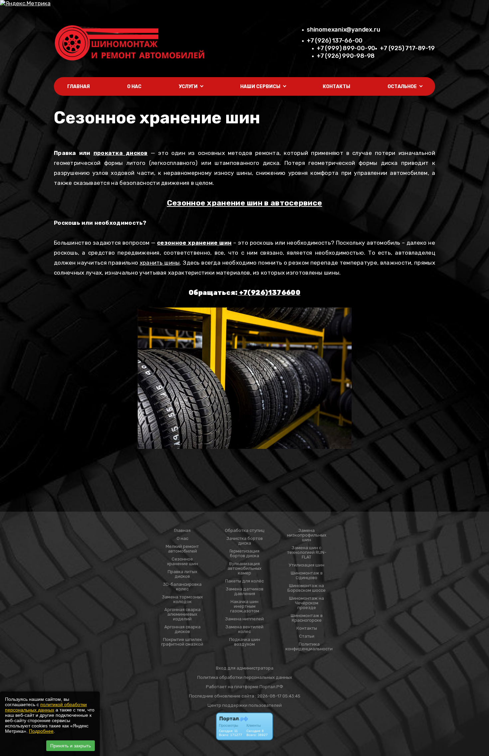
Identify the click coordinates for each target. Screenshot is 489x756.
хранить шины (160, 262)
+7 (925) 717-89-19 (407, 48)
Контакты (336, 86)
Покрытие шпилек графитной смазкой (182, 642)
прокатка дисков (120, 153)
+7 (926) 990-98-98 (346, 56)
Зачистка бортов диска (245, 541)
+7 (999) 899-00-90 (346, 48)
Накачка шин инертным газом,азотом (244, 606)
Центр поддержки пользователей (245, 705)
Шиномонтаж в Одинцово (307, 575)
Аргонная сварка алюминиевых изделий (182, 614)
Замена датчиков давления (244, 591)
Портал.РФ (271, 686)
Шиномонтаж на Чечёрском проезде (306, 603)
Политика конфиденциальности (309, 646)
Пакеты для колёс (244, 581)
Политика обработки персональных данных (244, 677)
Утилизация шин (306, 565)
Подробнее (41, 731)
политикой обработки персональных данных (46, 707)
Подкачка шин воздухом (244, 642)
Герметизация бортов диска (244, 553)
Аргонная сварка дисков (182, 629)
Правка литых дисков (182, 574)
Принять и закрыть (70, 745)
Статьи (306, 636)
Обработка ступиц (244, 530)
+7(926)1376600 (269, 293)
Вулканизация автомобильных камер (244, 568)
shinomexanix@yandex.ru (343, 29)
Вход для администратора (244, 668)
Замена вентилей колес (244, 629)
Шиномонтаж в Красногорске (307, 618)
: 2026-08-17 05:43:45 (277, 695)
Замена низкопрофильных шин (306, 535)
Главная (78, 86)
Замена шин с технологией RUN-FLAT (306, 553)
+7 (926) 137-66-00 (335, 40)
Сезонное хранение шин (182, 561)
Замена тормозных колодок (182, 599)
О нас (134, 86)
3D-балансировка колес (182, 586)
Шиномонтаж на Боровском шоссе (306, 588)
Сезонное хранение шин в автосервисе (244, 202)
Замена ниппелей (244, 619)
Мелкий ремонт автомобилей (182, 549)
